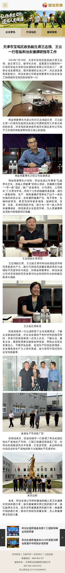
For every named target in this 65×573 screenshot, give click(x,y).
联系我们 (38, 554)
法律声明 (27, 554)
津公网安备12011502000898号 (32, 569)
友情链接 (16, 554)
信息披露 (49, 554)
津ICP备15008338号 (32, 566)
